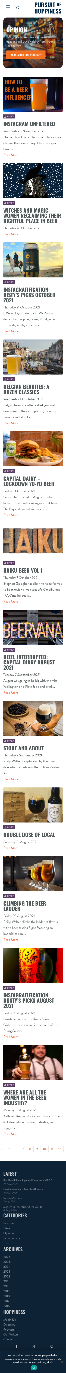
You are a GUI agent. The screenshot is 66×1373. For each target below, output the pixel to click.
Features (8, 1223)
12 (59, 1149)
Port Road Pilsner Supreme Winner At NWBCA (27, 1180)
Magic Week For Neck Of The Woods (22, 1206)
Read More (10, 154)
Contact (8, 1339)
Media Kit (9, 1319)
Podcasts (8, 1329)
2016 (6, 1306)
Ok (34, 1367)
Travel (7, 1243)
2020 (6, 1286)
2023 (6, 1271)
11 (52, 1149)
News (6, 1228)
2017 (6, 1301)
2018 (6, 1296)
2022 (6, 1276)
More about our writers (25, 55)
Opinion (10, 116)
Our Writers (10, 1334)
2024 (6, 1266)
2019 (6, 1291)
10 (44, 1149)
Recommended (12, 1238)
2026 (6, 1257)
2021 (6, 1281)
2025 (6, 1261)
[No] (61, 1362)
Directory (9, 1324)
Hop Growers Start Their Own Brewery (23, 1189)
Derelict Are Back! (13, 1198)
